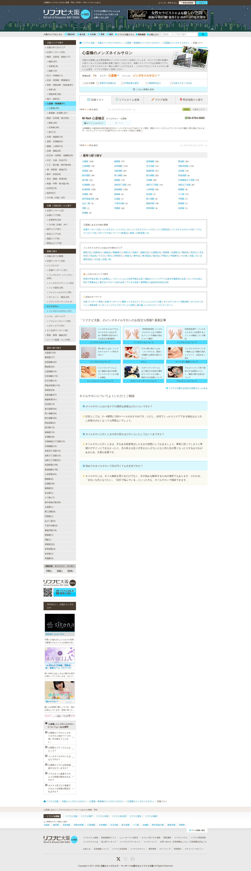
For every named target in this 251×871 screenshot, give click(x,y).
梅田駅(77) (50, 357)
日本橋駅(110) (51, 375)
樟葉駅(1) (49, 534)
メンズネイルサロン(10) (182, 229)
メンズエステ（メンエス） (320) (60, 276)
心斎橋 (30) (54, 107)
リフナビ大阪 (71, 816)
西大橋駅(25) (51, 417)
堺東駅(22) (50, 544)
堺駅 (84, 207)
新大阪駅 (86, 175)
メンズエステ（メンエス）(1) (115, 229)
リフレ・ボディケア (56, 316)
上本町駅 (150, 189)
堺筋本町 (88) (55, 93)
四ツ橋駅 (118, 175)
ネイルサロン (53, 306)
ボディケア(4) (104, 232)
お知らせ (86, 848)
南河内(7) (51, 192)
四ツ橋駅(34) (51, 413)
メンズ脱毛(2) (163, 229)
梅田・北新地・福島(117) (58, 56)
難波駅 (181, 161)
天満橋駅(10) (51, 446)
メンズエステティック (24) (61, 282)
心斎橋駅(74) (51, 371)
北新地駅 (118, 170)
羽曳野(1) (174, 255)
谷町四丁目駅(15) (53, 450)
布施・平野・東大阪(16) (58, 183)
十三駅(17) (50, 497)
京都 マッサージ (112, 301)
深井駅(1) (49, 553)
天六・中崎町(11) (55, 75)
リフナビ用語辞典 (198, 837)
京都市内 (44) (55, 219)
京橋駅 (85, 193)
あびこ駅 (86, 203)
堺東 (102, 34)
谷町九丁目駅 (184, 184)
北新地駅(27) (51, 394)
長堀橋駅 (118, 189)
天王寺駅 (150, 165)
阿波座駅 (182, 175)
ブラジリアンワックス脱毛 (122, 304)
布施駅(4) (49, 558)
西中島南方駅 (88, 198)
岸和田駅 (150, 207)
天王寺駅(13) (51, 380)
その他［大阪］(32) (56, 197)
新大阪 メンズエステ (146, 304)
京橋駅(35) (50, 483)
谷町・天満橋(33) (55, 141)
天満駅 (149, 179)
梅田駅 (117, 161)
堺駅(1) (48, 539)
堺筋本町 (71, 34)
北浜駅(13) (50, 403)
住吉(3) (93, 255)
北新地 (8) (53, 66)
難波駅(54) (50, 366)
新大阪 (82, 34)
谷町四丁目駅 (120, 184)
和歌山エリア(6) (54, 242)
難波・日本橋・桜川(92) (58, 117)
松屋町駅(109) (51, 464)
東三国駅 (150, 198)
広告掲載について (101, 848)
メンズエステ (53, 265)
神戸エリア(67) (54, 228)
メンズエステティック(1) (143, 229)
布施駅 (85, 212)
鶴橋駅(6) (49, 478)
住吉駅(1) (49, 492)
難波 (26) (53, 122)
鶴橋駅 (181, 189)
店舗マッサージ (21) (58, 269)
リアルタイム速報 (90, 837)
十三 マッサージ (165, 304)
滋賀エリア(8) (53, 238)
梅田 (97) (53, 61)
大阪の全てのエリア (56, 47)
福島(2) (107, 252)
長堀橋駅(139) (51, 469)
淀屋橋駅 (150, 161)
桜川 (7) (52, 131)
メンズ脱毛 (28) (56, 287)
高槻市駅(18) (51, 530)
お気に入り (154, 34)
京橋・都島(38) (54, 150)
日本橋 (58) (54, 127)
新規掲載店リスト (108, 837)
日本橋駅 (118, 165)
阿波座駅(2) (50, 422)
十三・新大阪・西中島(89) (59, 164)
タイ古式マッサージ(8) (57, 330)
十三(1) (102, 255)
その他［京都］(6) (102, 259)
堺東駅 (117, 207)
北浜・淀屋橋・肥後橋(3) (58, 79)
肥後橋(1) (117, 252)
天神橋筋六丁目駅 (186, 179)
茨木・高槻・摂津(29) (57, 178)
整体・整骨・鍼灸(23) (57, 334)
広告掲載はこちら (180, 841)
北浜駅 (181, 170)
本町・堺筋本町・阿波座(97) (60, 84)
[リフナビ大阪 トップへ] (67, 15)
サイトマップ (165, 848)
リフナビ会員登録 (119, 848)
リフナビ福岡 (151, 816)
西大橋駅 (150, 175)
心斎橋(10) (156, 252)
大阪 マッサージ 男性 (93, 301)
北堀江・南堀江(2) (140, 252)
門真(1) (165, 255)
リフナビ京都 (102, 816)
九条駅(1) (49, 506)
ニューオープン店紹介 (129, 837)
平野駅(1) (49, 516)
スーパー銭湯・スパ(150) (58, 339)
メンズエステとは (90, 841)
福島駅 (117, 179)
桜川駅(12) (50, 427)
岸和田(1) (118, 255)
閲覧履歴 (141, 34)
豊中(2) (137, 255)
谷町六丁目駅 (152, 184)
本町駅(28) (50, 389)
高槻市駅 (150, 203)
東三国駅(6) (50, 511)
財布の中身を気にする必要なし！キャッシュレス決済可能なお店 (113, 278)
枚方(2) (156, 255)
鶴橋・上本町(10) (55, 146)
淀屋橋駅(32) (51, 361)
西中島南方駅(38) (53, 502)
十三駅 (181, 193)
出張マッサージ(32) (56, 52)
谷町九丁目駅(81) (53, 460)
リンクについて (150, 841)
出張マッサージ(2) (55, 210)
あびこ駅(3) (50, 520)
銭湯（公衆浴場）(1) (139, 232)
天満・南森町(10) (55, 136)
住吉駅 (149, 193)
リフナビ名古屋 (119, 816)
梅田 (111, 34)
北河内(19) (52, 188)
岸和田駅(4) (50, 548)
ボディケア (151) (56, 325)
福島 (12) (53, 70)
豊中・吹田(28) (54, 174)
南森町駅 (150, 170)
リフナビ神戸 (87, 816)
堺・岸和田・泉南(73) (57, 169)
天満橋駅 (86, 184)
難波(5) (185, 252)
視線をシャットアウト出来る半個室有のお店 (165, 278)
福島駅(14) (50, 432)
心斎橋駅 (86, 165)
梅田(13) (87, 252)
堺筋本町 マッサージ (98, 304)
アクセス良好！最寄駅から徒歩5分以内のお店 (147, 282)
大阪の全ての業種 (55, 255)
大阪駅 (85, 161)
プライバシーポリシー (194, 848)
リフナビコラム (180, 837)
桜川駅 (85, 179)
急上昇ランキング (108, 841)
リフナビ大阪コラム (125, 34)
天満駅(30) (50, 436)
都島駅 (117, 193)
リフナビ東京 (135, 816)
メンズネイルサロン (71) (60, 310)
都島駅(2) (49, 488)
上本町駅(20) (51, 474)
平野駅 (181, 198)
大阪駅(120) (50, 352)
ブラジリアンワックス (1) (60, 301)
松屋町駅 (86, 189)
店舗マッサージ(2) (91, 229)
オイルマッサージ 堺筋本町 (176, 301)
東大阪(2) (146, 255)
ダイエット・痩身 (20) (59, 296)
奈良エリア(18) (54, 233)
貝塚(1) (128, 255)
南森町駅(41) (51, 399)
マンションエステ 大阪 (151, 301)
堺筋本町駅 (183, 165)
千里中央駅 (119, 203)
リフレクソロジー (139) (60, 320)
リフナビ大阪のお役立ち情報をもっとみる (188, 388)
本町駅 (85, 170)
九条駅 (117, 198)
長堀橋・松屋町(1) (171, 252)
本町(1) (126, 252)
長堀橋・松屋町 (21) (58, 112)
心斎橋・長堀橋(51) (56, 103)
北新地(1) (97, 252)
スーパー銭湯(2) (120, 232)
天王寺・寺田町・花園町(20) (60, 155)
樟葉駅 (181, 203)
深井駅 (181, 207)
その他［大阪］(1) (189, 255)
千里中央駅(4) (51, 525)
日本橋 (93, 34)
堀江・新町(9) (53, 98)
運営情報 (152, 848)
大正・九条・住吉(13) (57, 160)
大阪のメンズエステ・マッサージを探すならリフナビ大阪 (127, 865)
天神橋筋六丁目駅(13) (55, 441)
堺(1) (109, 255)
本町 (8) (52, 89)
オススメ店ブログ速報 (151, 837)
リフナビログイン (137, 848)
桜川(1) (194, 252)
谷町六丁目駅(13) (53, 455)
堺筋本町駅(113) (52, 385)
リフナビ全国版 (53, 816)
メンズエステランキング (130, 841)
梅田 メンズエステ (130, 301)
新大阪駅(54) (51, 408)
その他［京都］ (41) (58, 224)
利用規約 (177, 848)
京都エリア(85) (54, 214)
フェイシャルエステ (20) (60, 292)
